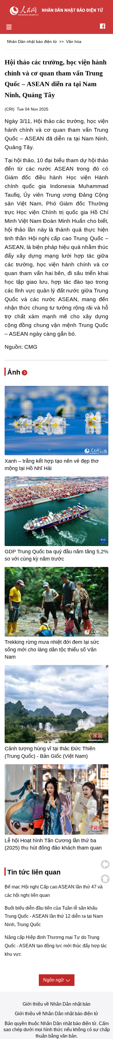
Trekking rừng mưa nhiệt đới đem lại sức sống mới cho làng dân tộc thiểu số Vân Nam (52, 649)
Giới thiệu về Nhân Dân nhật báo (56, 1004)
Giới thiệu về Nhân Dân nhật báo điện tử (56, 1013)
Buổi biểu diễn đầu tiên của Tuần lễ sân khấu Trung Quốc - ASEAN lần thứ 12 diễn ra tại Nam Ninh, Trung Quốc (54, 916)
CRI (9, 109)
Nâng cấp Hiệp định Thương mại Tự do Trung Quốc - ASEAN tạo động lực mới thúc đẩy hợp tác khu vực (56, 946)
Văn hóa (73, 41)
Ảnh (13, 372)
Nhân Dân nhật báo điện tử (32, 41)
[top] (105, 878)
